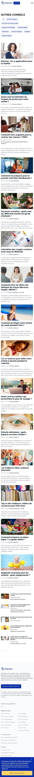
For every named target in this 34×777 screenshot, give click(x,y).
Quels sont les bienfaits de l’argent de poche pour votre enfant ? (14, 99)
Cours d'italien (22, 722)
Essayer (16, 3)
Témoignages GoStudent (8, 752)
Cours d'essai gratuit (11, 686)
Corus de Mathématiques (8, 722)
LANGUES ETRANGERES (16, 610)
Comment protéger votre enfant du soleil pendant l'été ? (16, 324)
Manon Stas (13, 608)
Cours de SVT (5, 727)
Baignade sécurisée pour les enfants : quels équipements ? (15, 574)
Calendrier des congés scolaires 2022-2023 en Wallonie (16, 250)
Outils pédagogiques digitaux (9, 737)
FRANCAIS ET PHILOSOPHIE (17, 631)
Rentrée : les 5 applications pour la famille (16, 62)
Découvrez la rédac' (6, 755)
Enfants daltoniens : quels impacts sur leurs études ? (14, 433)
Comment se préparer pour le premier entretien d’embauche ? (16, 177)
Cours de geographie (6, 719)
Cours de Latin (22, 727)
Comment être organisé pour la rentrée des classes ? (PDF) (16, 136)
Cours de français (23, 719)
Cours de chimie (5, 713)
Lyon (2, 706)
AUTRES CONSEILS (17, 66)
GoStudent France (15, 597)
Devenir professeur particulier (9, 743)
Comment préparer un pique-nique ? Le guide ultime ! (15, 538)
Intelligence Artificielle (17, 599)
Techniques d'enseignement (8, 740)
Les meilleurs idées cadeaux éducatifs (15, 469)
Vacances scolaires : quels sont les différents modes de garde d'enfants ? (16, 213)
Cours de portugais (23, 730)
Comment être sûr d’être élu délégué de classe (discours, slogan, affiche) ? (15, 287)
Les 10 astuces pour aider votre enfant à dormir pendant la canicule (16, 360)
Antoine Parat (14, 641)
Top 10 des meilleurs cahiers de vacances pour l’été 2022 (16, 504)
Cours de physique (6, 725)
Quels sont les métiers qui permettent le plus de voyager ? (16, 397)
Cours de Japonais (23, 725)
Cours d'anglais (22, 713)
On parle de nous (6, 750)
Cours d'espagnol (23, 716)
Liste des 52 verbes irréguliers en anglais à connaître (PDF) (20, 605)
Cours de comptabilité (7, 716)
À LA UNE (21, 292)
